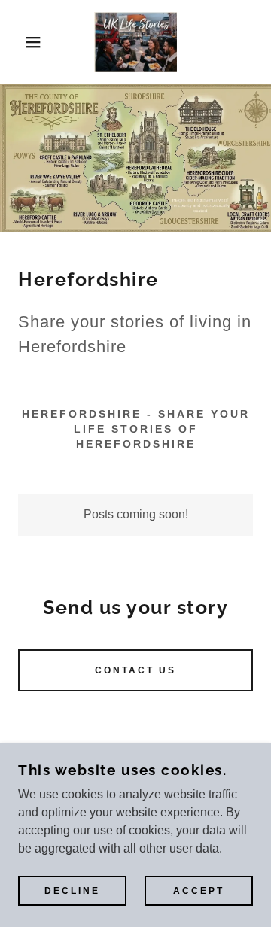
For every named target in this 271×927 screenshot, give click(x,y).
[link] (135, 42)
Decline (72, 891)
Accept (198, 891)
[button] (22, 42)
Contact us (135, 670)
